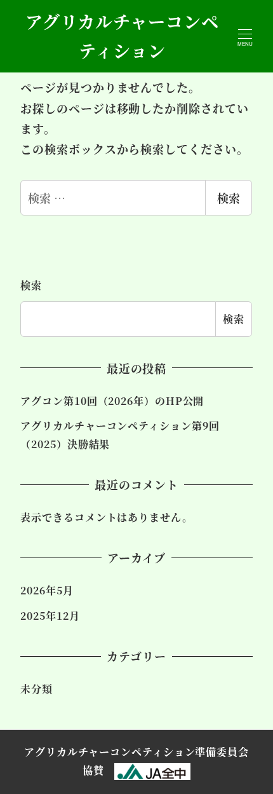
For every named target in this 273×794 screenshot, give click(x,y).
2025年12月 (49, 615)
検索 (228, 197)
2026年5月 (46, 590)
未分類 (36, 688)
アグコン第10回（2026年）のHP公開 (112, 401)
